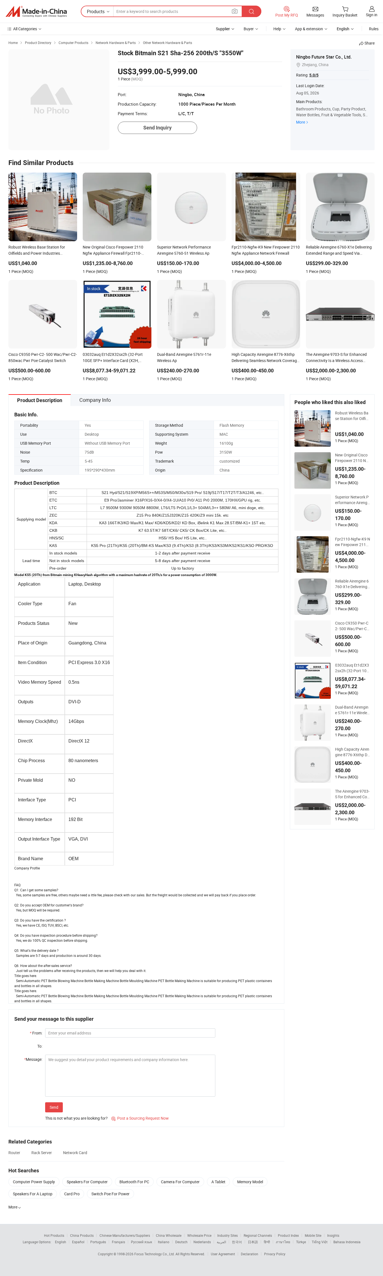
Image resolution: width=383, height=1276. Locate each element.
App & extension (309, 28)
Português (98, 1242)
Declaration (249, 1254)
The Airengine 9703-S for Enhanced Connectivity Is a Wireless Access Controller (352, 794)
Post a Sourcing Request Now (140, 1118)
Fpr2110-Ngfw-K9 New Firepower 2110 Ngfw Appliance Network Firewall (352, 541)
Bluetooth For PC (134, 1181)
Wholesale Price (199, 1235)
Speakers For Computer (87, 1181)
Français (118, 1242)
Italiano (163, 1242)
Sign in (371, 14)
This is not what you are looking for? (76, 1118)
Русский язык (141, 1242)
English (60, 1242)
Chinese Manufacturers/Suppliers (125, 1235)
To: (39, 1046)
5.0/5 (314, 75)
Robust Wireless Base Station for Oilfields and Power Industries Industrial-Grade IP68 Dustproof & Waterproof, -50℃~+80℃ (352, 415)
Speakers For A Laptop (32, 1193)
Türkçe (301, 1242)
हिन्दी (267, 1242)
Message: (33, 1059)
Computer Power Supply (34, 1181)
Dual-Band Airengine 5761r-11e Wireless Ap (352, 710)
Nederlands (202, 1242)
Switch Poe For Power (110, 1193)
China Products (82, 1235)
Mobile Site (313, 1235)
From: (36, 1033)
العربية (221, 1242)
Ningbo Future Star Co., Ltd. (324, 57)
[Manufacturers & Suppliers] (36, 11)
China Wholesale (168, 1235)
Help (277, 28)
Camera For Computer (180, 1181)
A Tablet (218, 1181)
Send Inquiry (157, 128)
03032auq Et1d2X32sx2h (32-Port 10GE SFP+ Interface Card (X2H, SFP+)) (352, 668)
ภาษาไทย (283, 1242)
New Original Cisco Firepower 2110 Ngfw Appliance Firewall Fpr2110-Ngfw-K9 (352, 457)
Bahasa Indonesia (347, 1242)
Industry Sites (227, 1235)
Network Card (75, 1152)
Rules (374, 28)
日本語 (253, 1242)
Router (14, 1152)
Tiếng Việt (319, 1242)
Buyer (249, 28)
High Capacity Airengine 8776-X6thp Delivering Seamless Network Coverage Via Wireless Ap (352, 752)
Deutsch (181, 1242)
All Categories (25, 28)
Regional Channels (258, 1235)
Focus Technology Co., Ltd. (155, 1254)
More (300, 122)
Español (78, 1242)
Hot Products (54, 1235)
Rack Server (41, 1152)
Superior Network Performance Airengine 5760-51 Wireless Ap (352, 499)
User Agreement (223, 1254)
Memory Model (250, 1181)
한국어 (237, 1242)
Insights (333, 1235)
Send (54, 1107)
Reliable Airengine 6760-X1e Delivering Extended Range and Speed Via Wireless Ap (352, 584)
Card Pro (72, 1193)
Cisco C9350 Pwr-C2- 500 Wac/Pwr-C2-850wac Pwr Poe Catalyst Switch (352, 626)
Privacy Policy (274, 1254)
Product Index (288, 1235)
